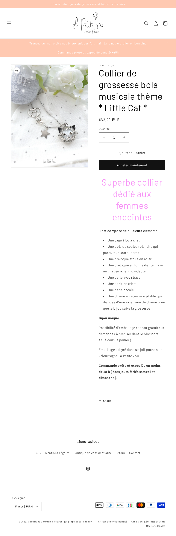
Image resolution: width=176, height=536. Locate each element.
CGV (38, 453)
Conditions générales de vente (148, 521)
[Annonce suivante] (167, 43)
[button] (9, 23)
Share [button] (107, 401)
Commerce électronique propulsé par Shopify (66, 521)
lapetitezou (34, 521)
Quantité (104, 129)
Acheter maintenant (132, 165)
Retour (120, 453)
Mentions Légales (57, 453)
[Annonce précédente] (8, 43)
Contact (134, 453)
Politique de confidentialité (92, 453)
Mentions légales (155, 525)
